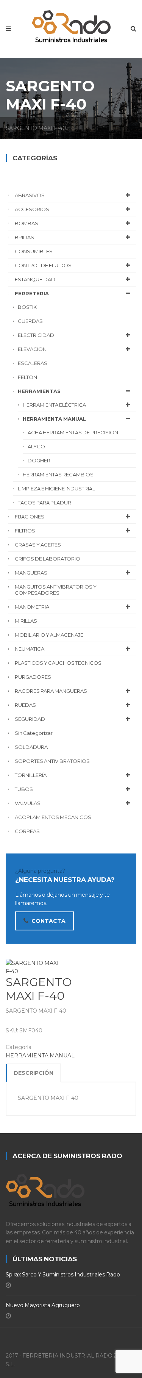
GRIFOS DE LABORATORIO (47, 559)
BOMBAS (26, 223)
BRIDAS (24, 237)
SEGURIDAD (30, 719)
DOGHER (39, 460)
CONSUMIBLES (34, 251)
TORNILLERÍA (31, 775)
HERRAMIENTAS (39, 391)
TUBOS (24, 789)
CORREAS (27, 831)
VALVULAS (28, 803)
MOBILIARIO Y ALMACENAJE (49, 635)
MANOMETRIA (32, 607)
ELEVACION (32, 349)
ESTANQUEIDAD (35, 279)
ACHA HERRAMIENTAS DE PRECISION (73, 432)
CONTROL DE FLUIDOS (43, 265)
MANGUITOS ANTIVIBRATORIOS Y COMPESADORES (56, 590)
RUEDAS (25, 705)
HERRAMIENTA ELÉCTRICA (54, 405)
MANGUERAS (31, 573)
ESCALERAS (32, 363)
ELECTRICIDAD (36, 335)
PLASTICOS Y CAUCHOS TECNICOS (58, 663)
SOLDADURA (31, 747)
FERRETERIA (32, 293)
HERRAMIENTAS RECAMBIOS (58, 474)
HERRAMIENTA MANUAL (40, 1055)
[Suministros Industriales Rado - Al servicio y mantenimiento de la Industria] (71, 24)
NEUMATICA (29, 649)
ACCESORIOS (32, 209)
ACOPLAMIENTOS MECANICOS (53, 817)
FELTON (27, 377)
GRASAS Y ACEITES (38, 545)
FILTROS (25, 531)
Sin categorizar (34, 733)
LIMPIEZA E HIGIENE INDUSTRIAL (56, 488)
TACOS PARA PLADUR (44, 503)
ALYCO (36, 446)
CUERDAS (30, 321)
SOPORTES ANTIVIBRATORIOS (52, 761)
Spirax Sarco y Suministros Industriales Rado (63, 1274)
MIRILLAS (26, 621)
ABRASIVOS (30, 195)
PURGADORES (33, 677)
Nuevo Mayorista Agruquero (43, 1305)
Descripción (33, 1073)
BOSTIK (27, 307)
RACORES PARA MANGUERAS (51, 691)
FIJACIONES (29, 517)
